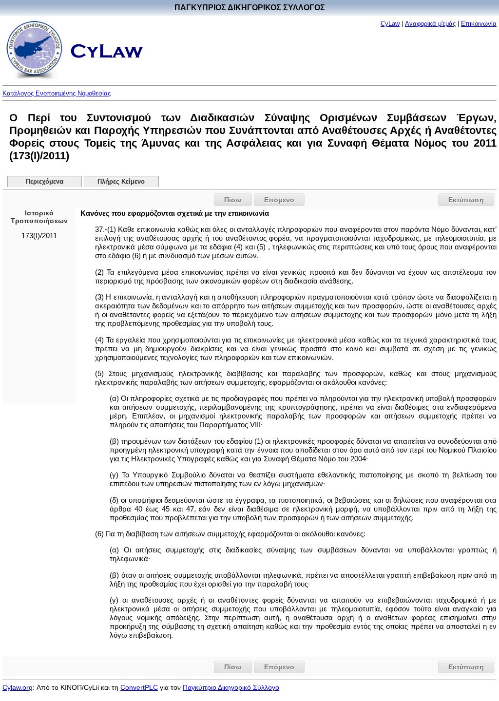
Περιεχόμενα (44, 181)
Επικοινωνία (479, 23)
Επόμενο (279, 200)
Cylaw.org (17, 687)
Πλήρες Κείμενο (121, 181)
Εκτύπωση (466, 200)
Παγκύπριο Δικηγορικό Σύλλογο (231, 687)
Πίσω (233, 200)
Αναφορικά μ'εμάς (430, 23)
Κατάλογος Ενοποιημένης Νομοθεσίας (56, 93)
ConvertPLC (139, 687)
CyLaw (390, 23)
